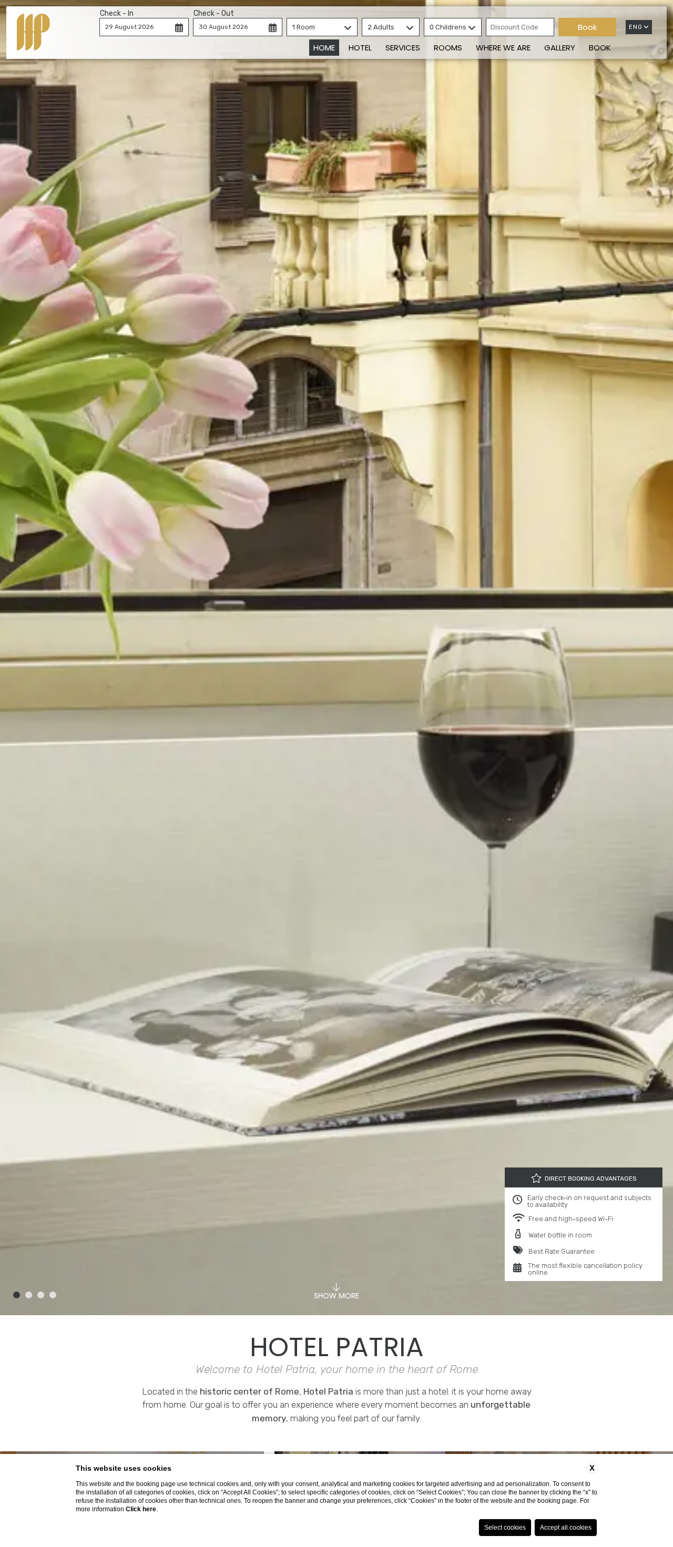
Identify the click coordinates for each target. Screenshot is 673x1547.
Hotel (360, 47)
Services (402, 47)
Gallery (559, 47)
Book (600, 47)
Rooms (448, 47)
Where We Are (503, 47)
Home (324, 47)
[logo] (33, 33)
